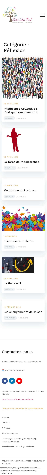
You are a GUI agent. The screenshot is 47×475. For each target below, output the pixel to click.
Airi (40, 461)
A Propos (6, 428)
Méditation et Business (20, 190)
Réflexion (9, 118)
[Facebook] (5, 381)
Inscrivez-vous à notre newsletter (18, 399)
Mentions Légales (10, 433)
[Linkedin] (12, 381)
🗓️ (3, 370)
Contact (6, 422)
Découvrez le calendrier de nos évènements (22, 408)
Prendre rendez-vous (14, 370)
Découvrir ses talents (18, 241)
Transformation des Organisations (18, 447)
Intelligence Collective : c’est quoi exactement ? (20, 110)
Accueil (5, 417)
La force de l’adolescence (21, 162)
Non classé (9, 168)
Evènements (10, 318)
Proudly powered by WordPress (16, 461)
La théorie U (12, 283)
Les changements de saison (23, 312)
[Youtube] (19, 381)
